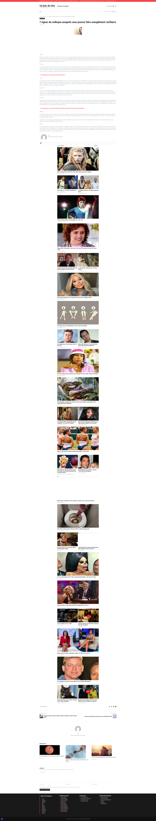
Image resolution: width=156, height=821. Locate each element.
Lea (78, 733)
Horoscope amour (84, 800)
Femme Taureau (64, 798)
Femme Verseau (64, 809)
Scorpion (43, 807)
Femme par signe (104, 797)
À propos (102, 800)
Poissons (43, 812)
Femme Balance (64, 804)
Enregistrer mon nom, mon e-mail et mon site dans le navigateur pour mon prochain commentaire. (60, 787)
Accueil (41, 16)
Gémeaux (44, 801)
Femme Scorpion (64, 806)
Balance (43, 806)
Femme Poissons (64, 811)
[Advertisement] (78, 44)
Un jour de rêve (47, 5)
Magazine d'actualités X (86, 818)
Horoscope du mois (84, 799)
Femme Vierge (63, 803)
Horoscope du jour (84, 797)
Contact (102, 802)
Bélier (43, 798)
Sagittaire (44, 809)
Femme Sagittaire (64, 807)
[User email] (40, 143)
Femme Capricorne (64, 808)
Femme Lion (63, 802)
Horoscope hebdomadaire (106, 799)
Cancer (43, 802)
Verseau (43, 811)
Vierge (43, 805)
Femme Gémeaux (64, 799)
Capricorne (44, 810)
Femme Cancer (64, 800)
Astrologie (65, 6)
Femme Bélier (63, 797)
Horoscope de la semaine (86, 798)
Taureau (43, 800)
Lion (42, 804)
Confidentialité (103, 803)
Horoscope (45, 16)
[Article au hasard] (112, 11)
